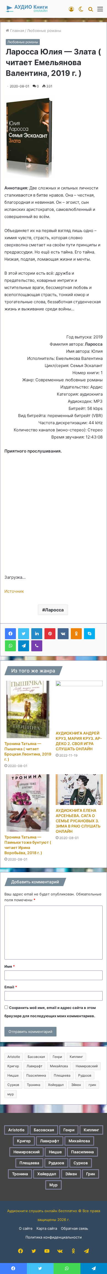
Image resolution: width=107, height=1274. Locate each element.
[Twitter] (23, 633)
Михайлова (59, 1066)
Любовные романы (44, 30)
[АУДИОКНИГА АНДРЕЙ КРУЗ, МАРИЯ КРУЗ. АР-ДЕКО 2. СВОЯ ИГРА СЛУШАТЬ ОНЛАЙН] (79, 704)
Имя (9, 966)
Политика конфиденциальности (54, 1237)
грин (92, 1085)
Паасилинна (36, 1075)
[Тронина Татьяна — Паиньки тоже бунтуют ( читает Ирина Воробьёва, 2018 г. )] (27, 803)
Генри (57, 1057)
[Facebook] (10, 633)
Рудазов (84, 1075)
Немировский (87, 1066)
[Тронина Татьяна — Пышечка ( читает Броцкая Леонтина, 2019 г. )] (27, 709)
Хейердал (56, 1085)
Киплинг (76, 1057)
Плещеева (62, 1075)
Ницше (13, 1075)
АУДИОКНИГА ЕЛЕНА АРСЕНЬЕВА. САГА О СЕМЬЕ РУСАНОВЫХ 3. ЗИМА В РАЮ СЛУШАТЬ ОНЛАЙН (78, 821)
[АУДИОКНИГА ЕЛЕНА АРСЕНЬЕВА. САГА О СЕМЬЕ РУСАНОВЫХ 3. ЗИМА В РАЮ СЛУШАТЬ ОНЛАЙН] (79, 789)
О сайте (26, 1228)
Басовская (36, 1057)
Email (10, 987)
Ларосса (54, 610)
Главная (16, 30)
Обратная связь (74, 1228)
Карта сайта (46, 1228)
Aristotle (13, 1057)
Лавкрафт (34, 1066)
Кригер (13, 1066)
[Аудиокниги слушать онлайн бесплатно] (26, 9)
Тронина (33, 1085)
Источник (14, 591)
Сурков (13, 1085)
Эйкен (76, 1085)
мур (10, 1094)
